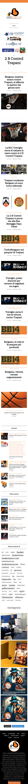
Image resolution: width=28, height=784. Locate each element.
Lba (13, 576)
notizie (12, 585)
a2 (2, 552)
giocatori (17, 570)
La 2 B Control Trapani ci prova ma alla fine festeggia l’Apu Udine (14, 221)
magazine (18, 507)
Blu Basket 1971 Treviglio (16, 273)
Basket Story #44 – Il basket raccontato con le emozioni (18, 510)
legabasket (6, 579)
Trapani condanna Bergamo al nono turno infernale (14, 183)
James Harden (5, 573)
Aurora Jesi (19, 444)
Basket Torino (17, 447)
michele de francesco (6, 582)
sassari (10, 591)
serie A (15, 591)
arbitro (7, 552)
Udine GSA (19, 212)
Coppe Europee (18, 473)
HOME (4, 733)
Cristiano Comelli (17, 90)
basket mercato (6, 555)
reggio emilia (4, 591)
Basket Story (12, 507)
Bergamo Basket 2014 (10, 72)
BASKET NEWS (15, 735)
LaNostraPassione (6, 576)
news (4, 585)
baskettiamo (17, 555)
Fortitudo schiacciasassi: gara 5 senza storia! (17, 518)
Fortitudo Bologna (13, 524)
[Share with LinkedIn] (6, 115)
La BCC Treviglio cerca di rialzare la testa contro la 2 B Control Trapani (14, 151)
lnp (14, 579)
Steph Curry (4, 594)
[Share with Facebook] (2, 115)
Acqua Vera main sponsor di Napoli (14, 413)
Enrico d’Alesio (5, 570)
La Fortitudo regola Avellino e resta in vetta (17, 536)
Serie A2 (14, 73)
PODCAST (16, 737)
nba (20, 582)
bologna (22, 564)
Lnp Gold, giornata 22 (16, 456)
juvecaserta (12, 573)
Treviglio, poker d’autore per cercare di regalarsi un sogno (14, 282)
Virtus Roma (18, 600)
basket (20, 552)
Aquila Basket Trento (14, 461)
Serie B (25, 481)
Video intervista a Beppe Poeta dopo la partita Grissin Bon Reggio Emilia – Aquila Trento (18, 467)
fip (11, 570)
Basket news (9, 410)
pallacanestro (8, 588)
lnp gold (19, 579)
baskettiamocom (8, 561)
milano (15, 582)
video (24, 462)
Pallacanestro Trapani (21, 72)
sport (22, 591)
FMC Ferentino (16, 448)
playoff (18, 588)
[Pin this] (8, 115)
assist (13, 552)
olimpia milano (21, 585)
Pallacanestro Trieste (14, 453)
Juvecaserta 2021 (19, 481)
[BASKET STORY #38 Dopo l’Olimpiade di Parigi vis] (14, 653)
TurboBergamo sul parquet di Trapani (14, 251)
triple (11, 594)
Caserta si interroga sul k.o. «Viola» (17, 484)
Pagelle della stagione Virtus (18, 435)
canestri (5, 567)
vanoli (3, 600)
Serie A (20, 410)
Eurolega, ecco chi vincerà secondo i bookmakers (17, 476)
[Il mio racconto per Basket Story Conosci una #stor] (14, 681)
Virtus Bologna (22, 433)
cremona (19, 567)
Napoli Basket (15, 410)
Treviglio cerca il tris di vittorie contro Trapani (14, 314)
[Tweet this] (4, 115)
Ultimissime (14, 144)
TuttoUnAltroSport (20, 594)
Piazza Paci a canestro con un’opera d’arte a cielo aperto (17, 502)
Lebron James (20, 576)
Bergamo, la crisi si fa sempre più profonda (14, 344)
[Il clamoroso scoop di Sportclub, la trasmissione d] (14, 626)
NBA (18, 733)
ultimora (19, 597)
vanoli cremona (10, 600)
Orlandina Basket (13, 450)
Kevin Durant (19, 573)
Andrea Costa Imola (13, 441)
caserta (12, 567)
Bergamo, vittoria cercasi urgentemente (14, 374)
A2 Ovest (3, 72)
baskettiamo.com (10, 558)
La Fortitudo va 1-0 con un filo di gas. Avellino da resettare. (17, 528)
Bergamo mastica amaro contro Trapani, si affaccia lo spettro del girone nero (14, 82)
